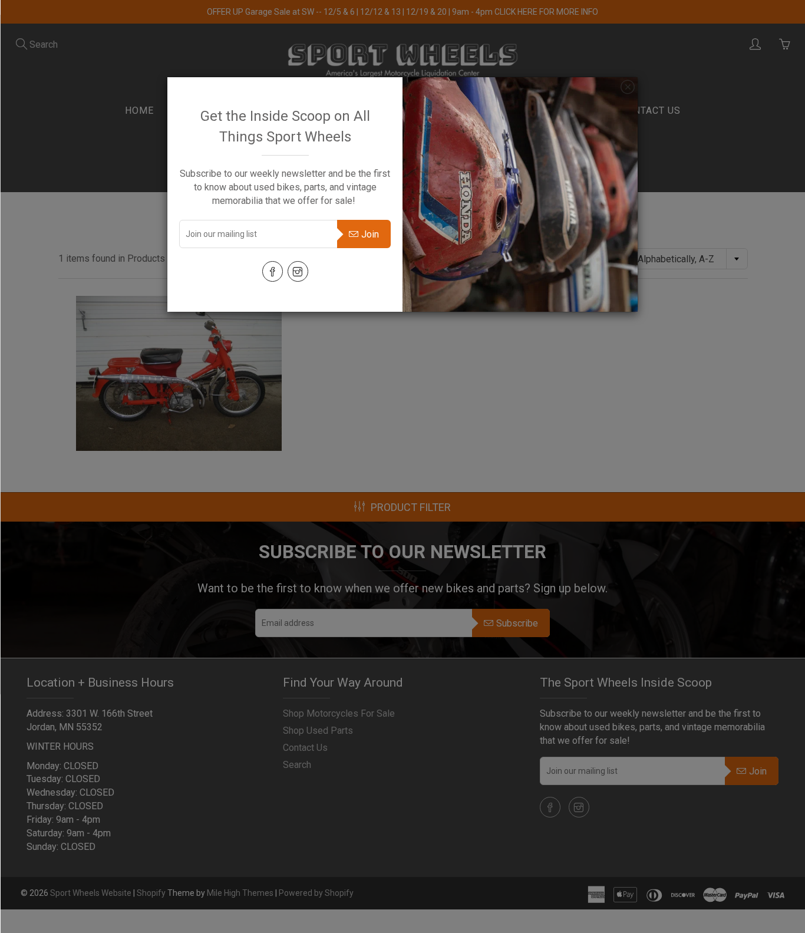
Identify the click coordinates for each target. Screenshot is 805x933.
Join (370, 234)
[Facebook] (272, 271)
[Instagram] (298, 271)
